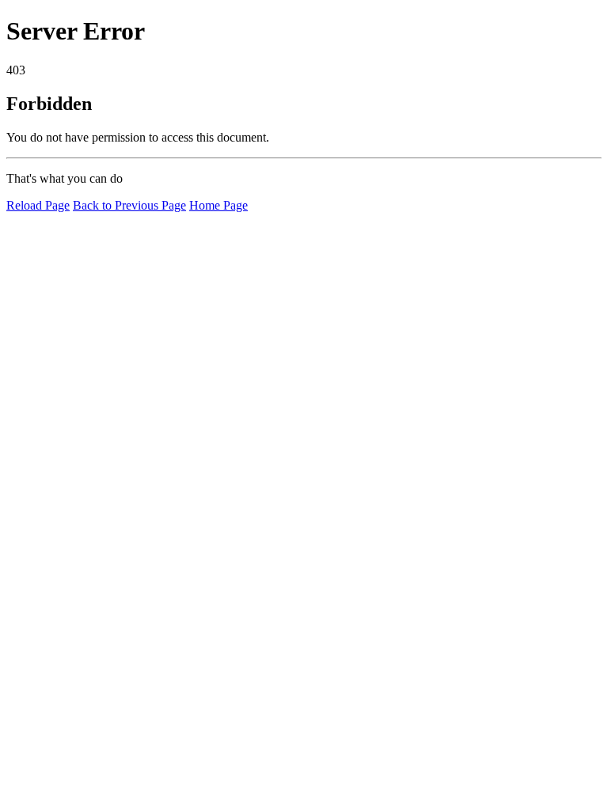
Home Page (218, 205)
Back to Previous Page (129, 205)
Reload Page (38, 205)
